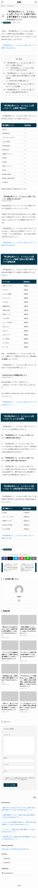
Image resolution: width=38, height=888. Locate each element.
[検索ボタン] (36, 2)
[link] (19, 600)
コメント (7, 735)
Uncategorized (7, 22)
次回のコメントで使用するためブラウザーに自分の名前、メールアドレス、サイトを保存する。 (20, 778)
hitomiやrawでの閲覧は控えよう (19, 80)
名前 (6, 758)
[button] (4, 558)
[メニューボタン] (2, 2)
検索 (34, 797)
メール (6, 764)
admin (19, 596)
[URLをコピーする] (34, 558)
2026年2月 (7, 862)
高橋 (19, 2)
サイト (5, 771)
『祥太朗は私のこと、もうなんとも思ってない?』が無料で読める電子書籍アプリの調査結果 (20, 75)
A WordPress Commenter (18, 849)
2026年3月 (7, 858)
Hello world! (4, 849)
